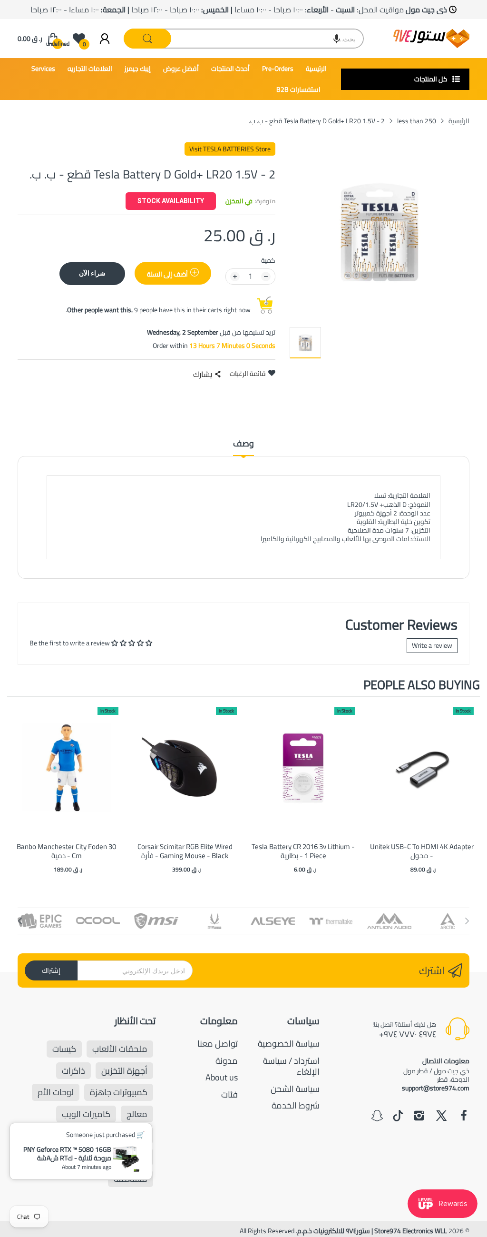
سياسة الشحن (295, 1089)
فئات (229, 1094)
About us (221, 1077)
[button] (337, 39)
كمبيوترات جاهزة (118, 1092)
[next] (470, 791)
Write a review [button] (432, 645)
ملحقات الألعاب (119, 1049)
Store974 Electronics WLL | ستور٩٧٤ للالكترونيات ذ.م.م (372, 1231)
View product (66, 777)
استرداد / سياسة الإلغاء (291, 1066)
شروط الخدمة (296, 1105)
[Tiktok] (398, 1116)
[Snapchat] (377, 1116)
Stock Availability (170, 201)
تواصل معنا (217, 1043)
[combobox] (244, 39)
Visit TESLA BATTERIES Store (230, 149)
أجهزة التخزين (124, 1071)
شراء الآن (92, 273)
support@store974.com (435, 1088)
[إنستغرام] (419, 1116)
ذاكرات (73, 1071)
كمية (268, 260)
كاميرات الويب (86, 1114)
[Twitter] (441, 1116)
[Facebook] (463, 1116)
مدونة (226, 1061)
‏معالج (137, 1114)
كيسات (64, 1049)
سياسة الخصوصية (289, 1043)
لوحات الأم (56, 1092)
